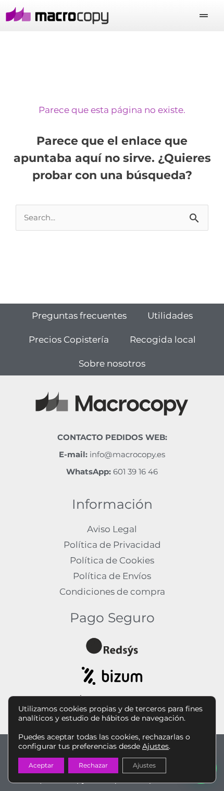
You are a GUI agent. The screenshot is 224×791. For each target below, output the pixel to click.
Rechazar (93, 765)
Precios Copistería (69, 339)
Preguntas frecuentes (79, 315)
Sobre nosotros (112, 363)
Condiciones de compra (112, 591)
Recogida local (163, 339)
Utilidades (170, 315)
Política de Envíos (112, 576)
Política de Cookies (112, 560)
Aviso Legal (112, 529)
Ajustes (155, 746)
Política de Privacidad (112, 544)
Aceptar (41, 765)
